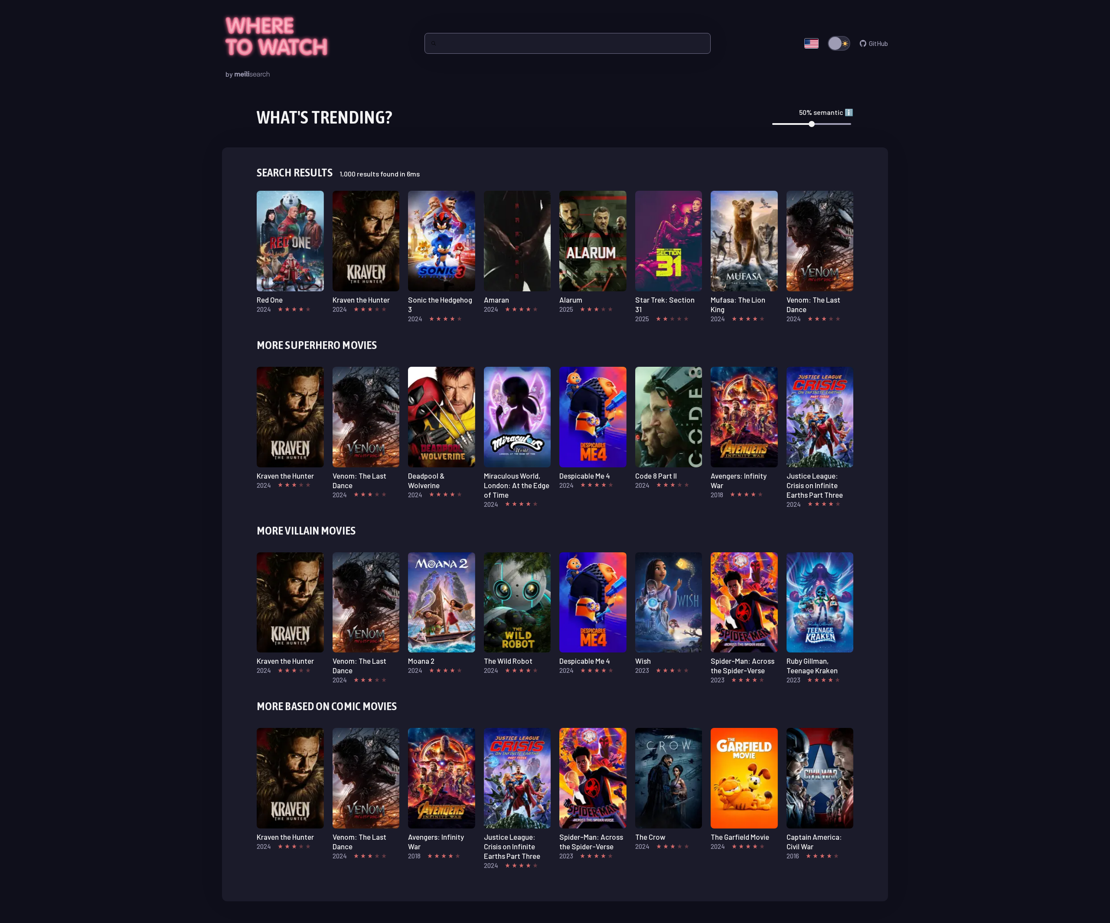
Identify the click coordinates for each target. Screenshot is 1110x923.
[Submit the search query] (433, 43)
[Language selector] (811, 43)
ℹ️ (849, 112)
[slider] (812, 124)
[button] (290, 252)
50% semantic (826, 112)
